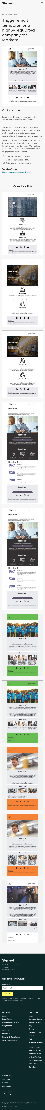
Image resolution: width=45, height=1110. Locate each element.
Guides (31, 1036)
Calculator (33, 1067)
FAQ (30, 1039)
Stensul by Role (35, 1050)
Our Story (6, 1079)
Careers (5, 1083)
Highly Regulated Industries (13, 172)
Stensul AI (6, 1034)
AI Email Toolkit (35, 1057)
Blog (30, 1026)
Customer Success (9, 1040)
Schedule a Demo (36, 1042)
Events (31, 1029)
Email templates (9, 14)
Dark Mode (33, 1064)
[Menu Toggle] (42, 3)
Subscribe (7, 994)
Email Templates (35, 1060)
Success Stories (35, 1022)
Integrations (7, 1026)
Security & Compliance (11, 1037)
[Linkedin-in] (4, 1093)
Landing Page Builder (10, 1022)
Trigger (28, 172)
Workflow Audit (35, 1054)
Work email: (6, 984)
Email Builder (7, 1019)
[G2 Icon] (10, 1093)
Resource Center (35, 1019)
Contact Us (6, 1086)
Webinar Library (35, 1032)
